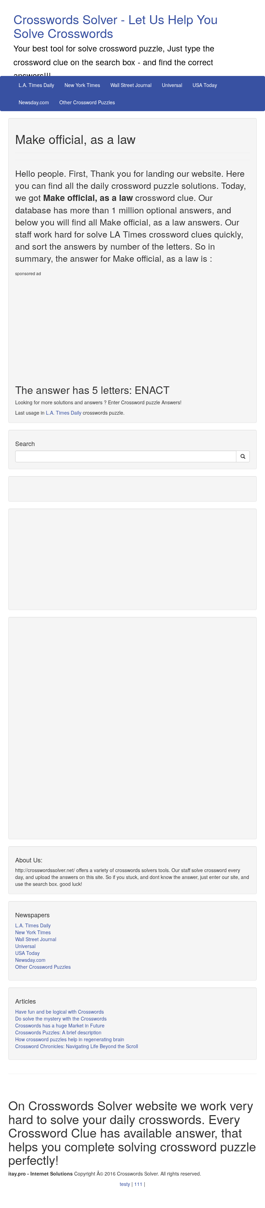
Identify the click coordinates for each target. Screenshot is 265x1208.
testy (125, 1183)
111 (139, 1183)
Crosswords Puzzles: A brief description (58, 1032)
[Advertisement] (73, 327)
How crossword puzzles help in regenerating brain (69, 1039)
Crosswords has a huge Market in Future (60, 1025)
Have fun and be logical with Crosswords (59, 1011)
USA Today (205, 84)
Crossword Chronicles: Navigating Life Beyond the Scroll (76, 1046)
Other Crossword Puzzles (87, 102)
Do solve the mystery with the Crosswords (61, 1018)
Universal (172, 84)
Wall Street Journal (130, 84)
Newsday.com (34, 102)
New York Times (82, 84)
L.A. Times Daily (36, 84)
